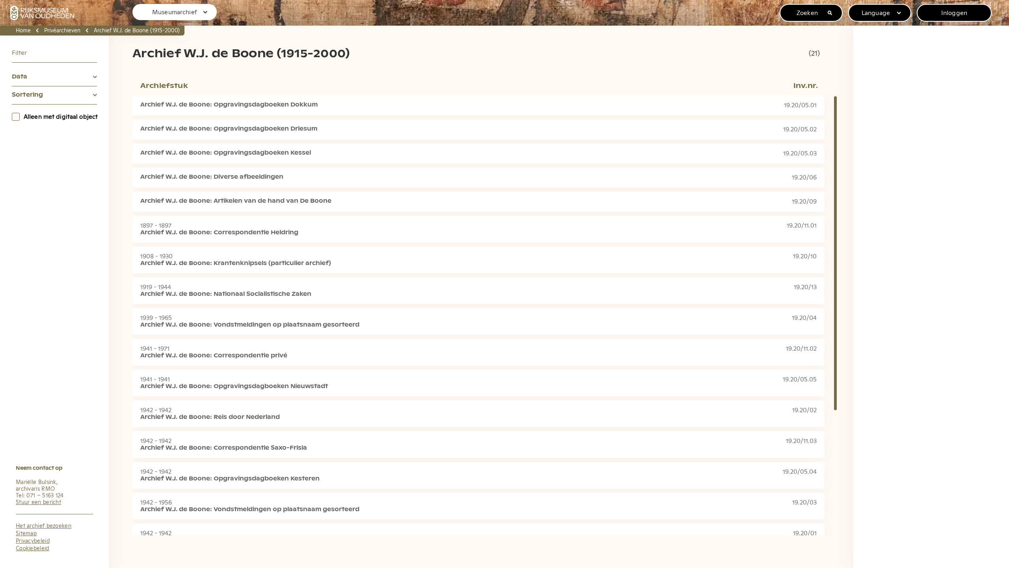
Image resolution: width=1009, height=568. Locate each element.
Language (876, 13)
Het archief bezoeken (43, 526)
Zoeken (807, 13)
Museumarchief (174, 12)
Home (23, 31)
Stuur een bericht (38, 502)
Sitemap (26, 533)
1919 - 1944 (155, 287)
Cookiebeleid (32, 548)
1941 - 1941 (155, 379)
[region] (504, 284)
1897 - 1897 (155, 225)
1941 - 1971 (154, 349)
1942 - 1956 (156, 502)
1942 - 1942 (155, 410)
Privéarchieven (62, 31)
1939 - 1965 (156, 318)
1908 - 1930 (156, 256)
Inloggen (954, 13)
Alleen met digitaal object (61, 117)
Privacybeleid (33, 541)
